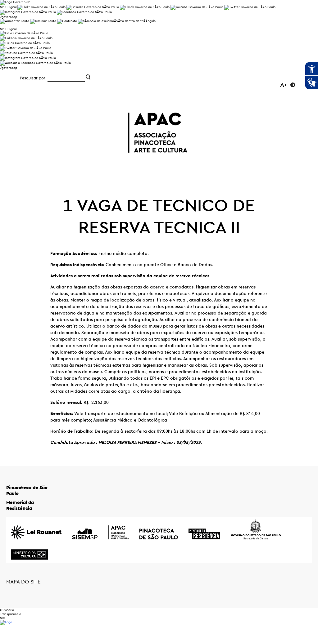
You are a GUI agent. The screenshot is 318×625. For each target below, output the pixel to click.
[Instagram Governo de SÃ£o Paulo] (28, 12)
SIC (2, 618)
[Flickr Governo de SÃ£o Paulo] (24, 33)
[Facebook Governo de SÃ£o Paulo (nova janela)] (84, 12)
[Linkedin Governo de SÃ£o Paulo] (26, 38)
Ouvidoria (7, 610)
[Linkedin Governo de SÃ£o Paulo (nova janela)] (92, 7)
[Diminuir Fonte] (43, 21)
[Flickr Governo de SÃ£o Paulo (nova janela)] (41, 7)
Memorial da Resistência (20, 505)
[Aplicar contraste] (67, 21)
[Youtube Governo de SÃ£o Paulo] (26, 53)
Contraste (292, 85)
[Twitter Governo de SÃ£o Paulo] (25, 48)
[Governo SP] (15, 2)
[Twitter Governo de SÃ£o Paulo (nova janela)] (249, 7)
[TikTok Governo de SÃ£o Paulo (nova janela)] (145, 7)
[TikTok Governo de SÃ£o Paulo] (25, 43)
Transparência (10, 614)
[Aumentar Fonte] (14, 21)
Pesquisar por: (33, 77)
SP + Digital (8, 7)
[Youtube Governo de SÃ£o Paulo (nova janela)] (196, 7)
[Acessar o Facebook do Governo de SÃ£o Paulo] (35, 63)
